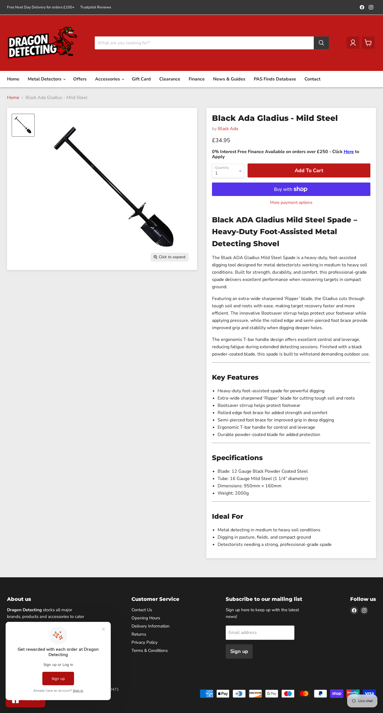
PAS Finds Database (275, 79)
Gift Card (141, 79)
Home (13, 79)
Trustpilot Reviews (95, 7)
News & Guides (229, 79)
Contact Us (141, 610)
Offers (80, 79)
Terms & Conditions (149, 650)
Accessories (108, 79)
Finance (197, 79)
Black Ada (228, 129)
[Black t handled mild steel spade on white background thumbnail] (23, 125)
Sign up (239, 651)
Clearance (169, 79)
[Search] (321, 42)
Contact (312, 79)
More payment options (291, 202)
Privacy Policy (144, 642)
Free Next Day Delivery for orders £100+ (41, 7)
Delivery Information (150, 626)
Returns (138, 634)
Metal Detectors (45, 79)
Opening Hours (145, 618)
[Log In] (353, 42)
